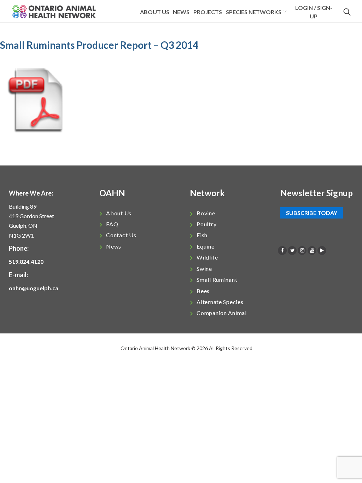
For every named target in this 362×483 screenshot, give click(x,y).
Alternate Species (220, 301)
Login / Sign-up (313, 11)
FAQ (112, 224)
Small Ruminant (217, 279)
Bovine (206, 213)
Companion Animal (222, 312)
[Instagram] (302, 250)
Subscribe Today (311, 213)
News (181, 11)
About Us (119, 213)
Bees (203, 290)
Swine (204, 268)
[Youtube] (312, 250)
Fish (202, 235)
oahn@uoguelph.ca (33, 288)
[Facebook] (282, 250)
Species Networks (253, 11)
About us (154, 11)
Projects (207, 11)
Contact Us (121, 235)
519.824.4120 (26, 261)
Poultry (206, 224)
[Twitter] (292, 250)
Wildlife (207, 257)
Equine (205, 246)
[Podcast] (322, 250)
